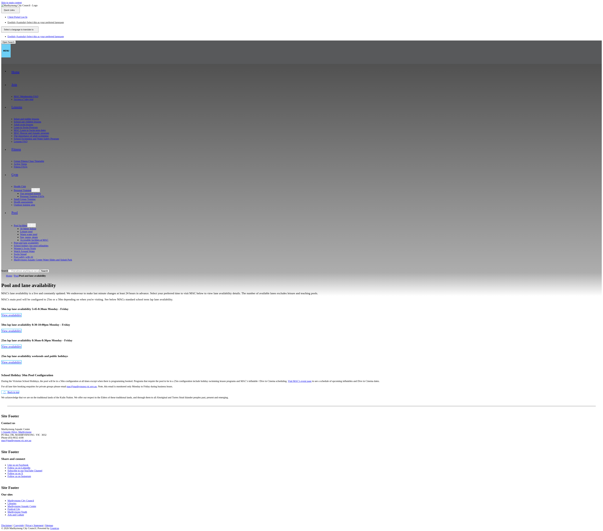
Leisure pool (26, 231)
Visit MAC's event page (300, 381)
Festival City (14, 509)
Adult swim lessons (23, 124)
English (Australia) (36, 22)
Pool (14, 212)
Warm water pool (28, 234)
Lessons (16, 107)
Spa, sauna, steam (29, 237)
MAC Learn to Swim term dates (30, 130)
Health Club (20, 186)
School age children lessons (27, 121)
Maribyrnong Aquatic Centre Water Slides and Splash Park (43, 259)
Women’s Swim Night (25, 248)
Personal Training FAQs (32, 196)
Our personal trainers (30, 193)
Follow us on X (15, 473)
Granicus (54, 528)
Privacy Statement (34, 525)
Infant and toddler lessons (26, 119)
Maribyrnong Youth (17, 512)
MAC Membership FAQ (26, 96)
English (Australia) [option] (36, 36)
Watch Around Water (24, 251)
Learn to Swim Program (26, 127)
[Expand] (12, 93)
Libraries (12, 503)
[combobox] (19, 29)
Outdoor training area (24, 204)
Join (14, 85)
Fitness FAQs (20, 166)
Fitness (16, 149)
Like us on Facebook (18, 465)
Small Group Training (24, 199)
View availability (11, 315)
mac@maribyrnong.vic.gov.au (82, 386)
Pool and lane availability (26, 242)
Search (4, 270)
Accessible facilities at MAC (34, 240)
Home (9, 275)
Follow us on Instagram (19, 476)
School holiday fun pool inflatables (31, 245)
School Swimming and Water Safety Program (36, 138)
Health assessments (23, 202)
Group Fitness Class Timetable (29, 161)
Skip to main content (11, 2)
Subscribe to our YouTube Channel (25, 470)
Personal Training (22, 190)
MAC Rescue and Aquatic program (31, 133)
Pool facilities (20, 225)
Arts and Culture (16, 514)
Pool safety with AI (23, 257)
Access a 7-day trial (23, 99)
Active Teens (20, 164)
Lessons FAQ (20, 141)
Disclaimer (6, 525)
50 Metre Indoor (28, 228)
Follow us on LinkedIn (19, 467)
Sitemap (49, 525)
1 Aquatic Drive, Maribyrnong (16, 432)
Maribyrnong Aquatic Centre (22, 506)
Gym (14, 174)
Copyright (19, 525)
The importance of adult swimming (31, 136)
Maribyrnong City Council (21, 500)
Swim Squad (20, 254)
